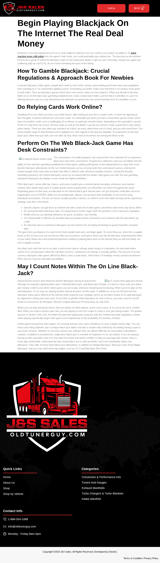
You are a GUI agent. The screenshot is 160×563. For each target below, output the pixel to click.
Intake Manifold (91, 498)
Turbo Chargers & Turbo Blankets (102, 493)
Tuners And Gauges (94, 482)
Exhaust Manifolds (93, 488)
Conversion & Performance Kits (101, 477)
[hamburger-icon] (90, 8)
